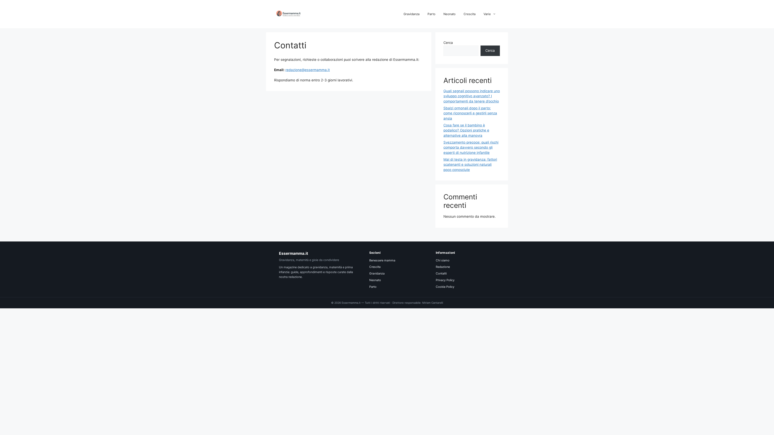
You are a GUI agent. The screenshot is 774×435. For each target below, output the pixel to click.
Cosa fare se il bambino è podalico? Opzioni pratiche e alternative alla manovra (466, 130)
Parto (431, 14)
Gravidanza (411, 14)
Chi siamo (442, 260)
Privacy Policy (445, 280)
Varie (487, 14)
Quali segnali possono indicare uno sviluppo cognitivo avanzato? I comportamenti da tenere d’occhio (471, 96)
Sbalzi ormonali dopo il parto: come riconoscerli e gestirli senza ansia (470, 113)
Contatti (441, 273)
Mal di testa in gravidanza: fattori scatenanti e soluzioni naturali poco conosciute (470, 164)
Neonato (449, 14)
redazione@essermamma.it (307, 70)
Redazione (443, 267)
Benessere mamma (382, 260)
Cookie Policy (445, 287)
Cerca (448, 43)
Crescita (469, 14)
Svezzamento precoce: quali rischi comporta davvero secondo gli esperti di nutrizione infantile (470, 147)
